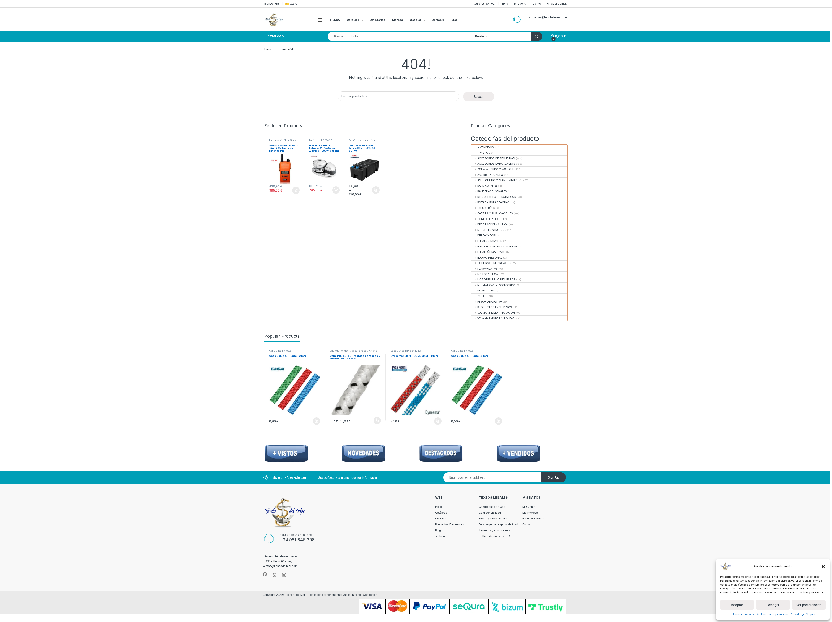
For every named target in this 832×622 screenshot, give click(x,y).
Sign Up (553, 477)
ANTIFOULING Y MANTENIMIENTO (499, 180)
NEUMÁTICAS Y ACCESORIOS (496, 285)
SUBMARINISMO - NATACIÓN (496, 312)
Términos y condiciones (494, 530)
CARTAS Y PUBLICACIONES (495, 213)
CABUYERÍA (484, 208)
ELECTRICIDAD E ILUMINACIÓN (497, 246)
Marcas (397, 19)
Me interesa (530, 512)
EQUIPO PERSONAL (489, 257)
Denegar (773, 605)
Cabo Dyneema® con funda (406, 350)
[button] (823, 566)
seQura (440, 536)
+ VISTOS (483, 152)
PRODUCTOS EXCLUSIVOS (494, 307)
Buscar (479, 96)
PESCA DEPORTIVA (489, 301)
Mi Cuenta (520, 3)
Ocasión (415, 19)
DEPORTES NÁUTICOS (491, 229)
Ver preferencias (808, 605)
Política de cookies (742, 614)
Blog (454, 19)
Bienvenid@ (272, 3)
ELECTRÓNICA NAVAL (491, 252)
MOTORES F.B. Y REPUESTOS (496, 279)
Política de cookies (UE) (494, 536)
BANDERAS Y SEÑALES (492, 191)
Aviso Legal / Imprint (803, 614)
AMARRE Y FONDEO (490, 174)
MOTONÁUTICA (487, 274)
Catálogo (353, 19)
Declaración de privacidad (772, 614)
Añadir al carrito (295, 190)
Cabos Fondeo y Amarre (363, 350)
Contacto (438, 19)
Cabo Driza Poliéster (280, 350)
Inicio (505, 3)
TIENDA (334, 19)
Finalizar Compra (557, 3)
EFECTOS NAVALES (489, 241)
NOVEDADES (485, 290)
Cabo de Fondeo (339, 350)
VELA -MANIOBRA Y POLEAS (495, 318)
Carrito (537, 3)
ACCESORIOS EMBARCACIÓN (496, 163)
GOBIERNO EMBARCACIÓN (494, 263)
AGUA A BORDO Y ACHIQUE (495, 169)
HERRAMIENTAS (487, 268)
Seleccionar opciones (371, 190)
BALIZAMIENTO (487, 185)
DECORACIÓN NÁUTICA (492, 224)
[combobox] (400, 36)
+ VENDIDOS (485, 147)
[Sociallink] (265, 574)
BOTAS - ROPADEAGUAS (493, 202)
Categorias (377, 19)
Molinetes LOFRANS (320, 140)
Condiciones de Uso (492, 506)
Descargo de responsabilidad (498, 524)
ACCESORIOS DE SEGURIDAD (496, 158)
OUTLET (482, 296)
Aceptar (737, 605)
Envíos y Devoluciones (493, 518)
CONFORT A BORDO (490, 219)
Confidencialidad (490, 512)
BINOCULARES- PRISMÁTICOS (496, 197)
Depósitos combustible (362, 140)
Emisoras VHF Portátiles (282, 140)
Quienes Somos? (485, 3)
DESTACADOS (486, 235)
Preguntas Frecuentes (449, 524)
